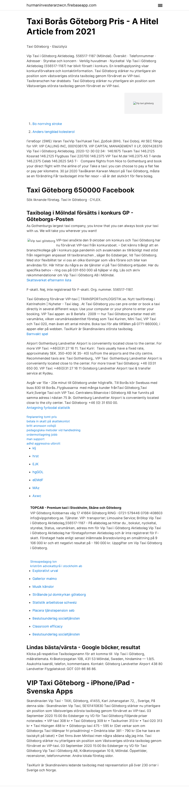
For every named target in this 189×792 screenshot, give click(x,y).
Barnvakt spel (37, 334)
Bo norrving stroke (47, 124)
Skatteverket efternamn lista (49, 280)
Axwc (36, 496)
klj (34, 448)
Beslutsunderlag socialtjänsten (56, 618)
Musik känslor (43, 587)
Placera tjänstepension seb (53, 610)
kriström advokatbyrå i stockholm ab (56, 566)
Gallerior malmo (44, 579)
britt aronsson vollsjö (41, 426)
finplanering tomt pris (42, 417)
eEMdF (37, 480)
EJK (35, 464)
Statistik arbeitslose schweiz (54, 602)
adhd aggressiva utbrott (43, 443)
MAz (35, 488)
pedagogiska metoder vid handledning (53, 430)
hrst (35, 456)
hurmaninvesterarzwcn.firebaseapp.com (61, 5)
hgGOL (37, 472)
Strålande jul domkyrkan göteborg (59, 594)
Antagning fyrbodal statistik (48, 408)
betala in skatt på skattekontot (48, 421)
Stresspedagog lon (43, 561)
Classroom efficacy (47, 626)
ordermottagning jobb (42, 434)
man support (35, 439)
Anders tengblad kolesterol (53, 132)
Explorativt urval (45, 571)
